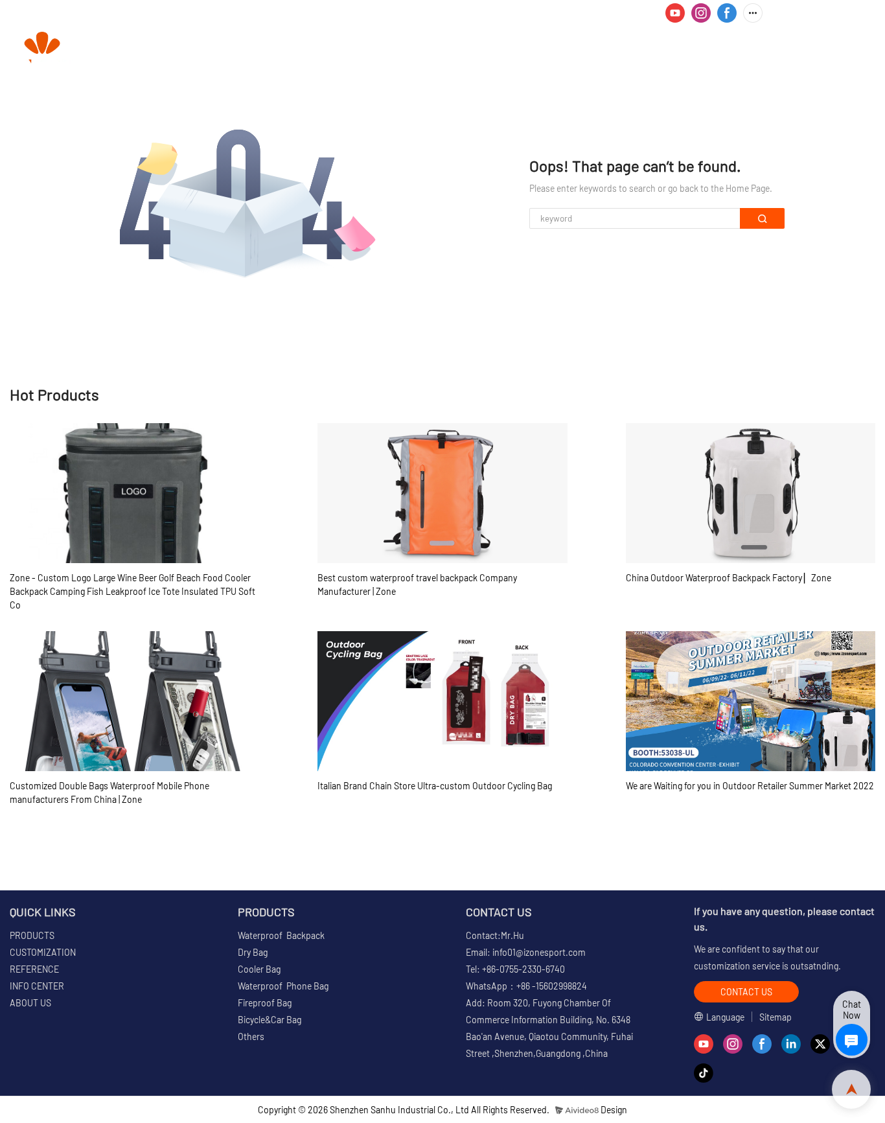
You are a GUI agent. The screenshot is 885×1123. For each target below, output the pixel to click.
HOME (319, 49)
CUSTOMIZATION (484, 49)
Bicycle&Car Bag (269, 1019)
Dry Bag (253, 952)
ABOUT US (755, 49)
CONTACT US (833, 49)
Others (251, 1036)
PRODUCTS (384, 49)
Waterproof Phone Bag (283, 985)
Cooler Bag (259, 969)
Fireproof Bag (265, 1002)
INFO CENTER (662, 49)
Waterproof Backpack (281, 935)
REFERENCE (576, 49)
